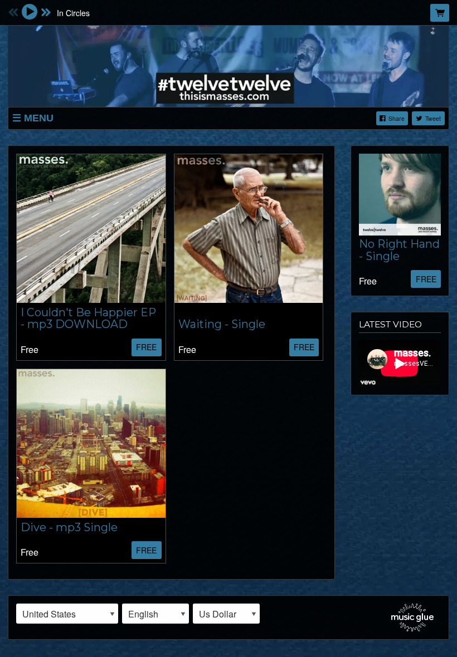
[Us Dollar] (226, 614)
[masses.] (228, 64)
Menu (39, 118)
